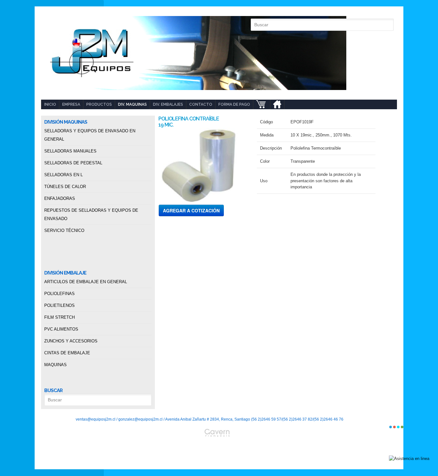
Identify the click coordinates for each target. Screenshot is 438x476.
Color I (390, 427)
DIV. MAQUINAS (132, 104)
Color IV (402, 427)
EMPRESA (71, 104)
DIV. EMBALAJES (168, 104)
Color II (394, 427)
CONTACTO (200, 104)
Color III (398, 427)
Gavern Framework (219, 449)
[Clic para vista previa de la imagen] (203, 165)
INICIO (50, 104)
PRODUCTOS (99, 104)
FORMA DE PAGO (234, 104)
